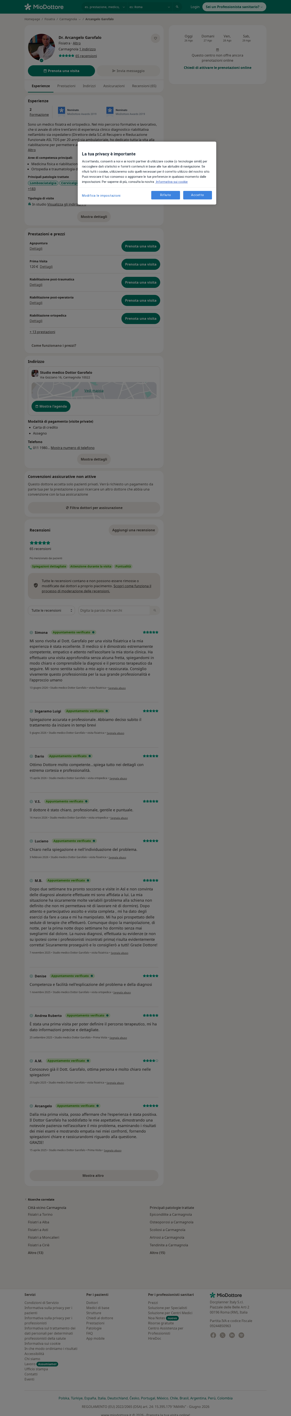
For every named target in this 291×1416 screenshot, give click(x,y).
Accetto (197, 195)
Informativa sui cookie (171, 182)
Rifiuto (165, 195)
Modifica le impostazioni (101, 196)
